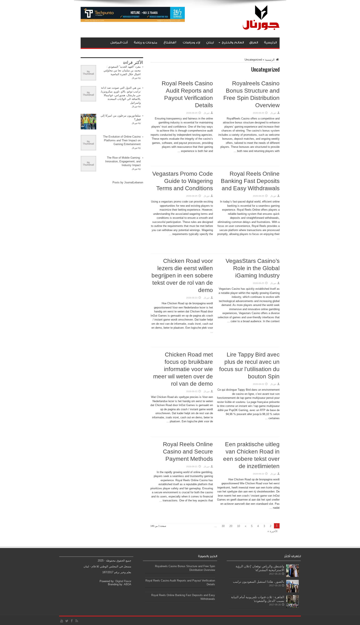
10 (238, 526)
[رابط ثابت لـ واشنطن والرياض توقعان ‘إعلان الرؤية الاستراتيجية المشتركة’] (292, 576)
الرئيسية (270, 42)
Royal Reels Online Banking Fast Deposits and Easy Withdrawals (250, 181)
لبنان (210, 42)
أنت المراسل (119, 42)
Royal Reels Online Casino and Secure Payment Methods (188, 451)
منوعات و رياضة (145, 42)
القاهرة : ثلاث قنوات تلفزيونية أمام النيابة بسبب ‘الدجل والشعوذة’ (257, 599)
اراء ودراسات (191, 42)
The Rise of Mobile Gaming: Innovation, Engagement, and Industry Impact (123, 161)
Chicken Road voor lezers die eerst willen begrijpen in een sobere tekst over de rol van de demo (182, 275)
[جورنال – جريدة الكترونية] (255, 27)
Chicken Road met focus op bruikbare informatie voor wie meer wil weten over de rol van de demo (183, 369)
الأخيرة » (273, 531)
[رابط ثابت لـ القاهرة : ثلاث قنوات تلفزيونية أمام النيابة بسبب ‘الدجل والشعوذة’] (292, 606)
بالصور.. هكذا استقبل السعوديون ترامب (258, 581)
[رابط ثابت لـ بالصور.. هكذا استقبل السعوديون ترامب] (292, 591)
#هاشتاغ (170, 42)
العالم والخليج (233, 42)
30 (223, 526)
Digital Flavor (123, 581)
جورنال (273, 113)
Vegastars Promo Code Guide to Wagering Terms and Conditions (182, 181)
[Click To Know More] (133, 20)
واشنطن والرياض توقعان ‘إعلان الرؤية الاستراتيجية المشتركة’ (260, 568)
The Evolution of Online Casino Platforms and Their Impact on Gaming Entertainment (122, 140)
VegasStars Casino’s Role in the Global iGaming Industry (253, 268)
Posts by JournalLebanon (127, 182)
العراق (253, 42)
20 (230, 526)
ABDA (127, 584)
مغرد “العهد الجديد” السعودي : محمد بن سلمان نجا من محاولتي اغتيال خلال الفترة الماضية (122, 70)
